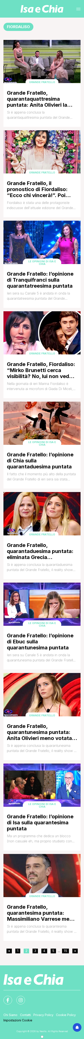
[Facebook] (5, 997)
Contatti (25, 1015)
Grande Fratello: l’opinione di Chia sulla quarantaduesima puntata (40, 460)
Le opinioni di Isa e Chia (42, 263)
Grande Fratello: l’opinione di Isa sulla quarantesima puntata (40, 822)
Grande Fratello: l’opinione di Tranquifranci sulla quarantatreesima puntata (40, 280)
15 (65, 951)
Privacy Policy (43, 1015)
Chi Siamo (10, 1015)
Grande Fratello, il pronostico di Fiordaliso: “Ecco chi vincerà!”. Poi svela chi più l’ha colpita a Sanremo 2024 (38, 189)
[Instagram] (18, 997)
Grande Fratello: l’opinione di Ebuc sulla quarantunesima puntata (40, 641)
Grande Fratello (42, 82)
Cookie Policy (66, 1015)
